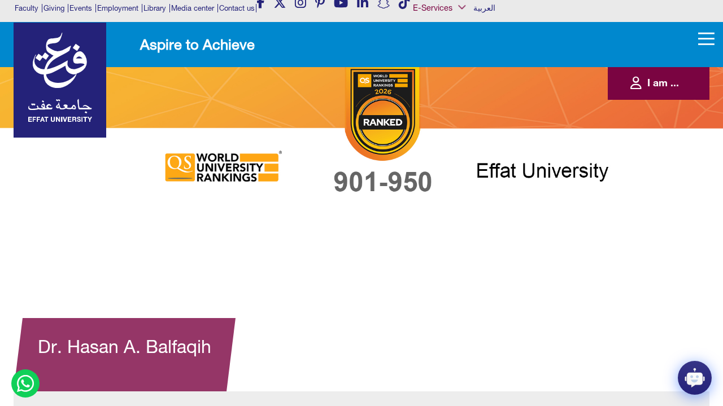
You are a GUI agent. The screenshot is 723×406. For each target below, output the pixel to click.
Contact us (237, 8)
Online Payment (445, 132)
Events (80, 8)
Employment (117, 8)
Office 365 (438, 121)
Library (154, 8)
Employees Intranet (449, 86)
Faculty (26, 8)
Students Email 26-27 (452, 167)
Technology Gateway (452, 190)
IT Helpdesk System (450, 110)
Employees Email (446, 75)
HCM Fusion (441, 98)
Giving (53, 8)
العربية (484, 7)
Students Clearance (450, 155)
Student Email (442, 178)
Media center (192, 8)
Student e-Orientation (452, 144)
